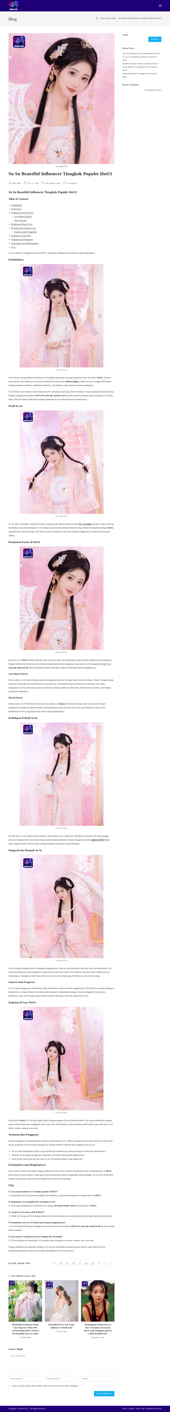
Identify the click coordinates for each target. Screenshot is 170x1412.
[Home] (97, 18)
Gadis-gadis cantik (52, 183)
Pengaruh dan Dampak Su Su (23, 228)
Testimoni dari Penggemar (22, 239)
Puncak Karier (20, 220)
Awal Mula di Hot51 (23, 216)
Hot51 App (140, 1409)
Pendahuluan (16, 205)
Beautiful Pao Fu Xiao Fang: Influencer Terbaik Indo (62, 1326)
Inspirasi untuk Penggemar (25, 232)
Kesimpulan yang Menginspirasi (24, 243)
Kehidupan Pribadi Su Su (22, 224)
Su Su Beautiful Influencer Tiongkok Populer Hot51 (140, 18)
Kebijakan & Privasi (154, 1409)
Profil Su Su (16, 209)
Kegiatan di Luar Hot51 (21, 236)
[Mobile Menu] (160, 6)
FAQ (13, 247)
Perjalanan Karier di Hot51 (22, 213)
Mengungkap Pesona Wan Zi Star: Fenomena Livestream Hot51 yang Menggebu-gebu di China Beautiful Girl (98, 1329)
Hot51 (125, 1409)
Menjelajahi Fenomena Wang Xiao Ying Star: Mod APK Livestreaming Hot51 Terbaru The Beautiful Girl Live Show (25, 1329)
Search (125, 35)
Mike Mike (16, 183)
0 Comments (72, 183)
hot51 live (107, 664)
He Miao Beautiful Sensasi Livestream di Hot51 (141, 64)
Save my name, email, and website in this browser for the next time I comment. (45, 1386)
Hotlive (132, 1409)
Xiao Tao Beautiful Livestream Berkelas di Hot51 (141, 54)
